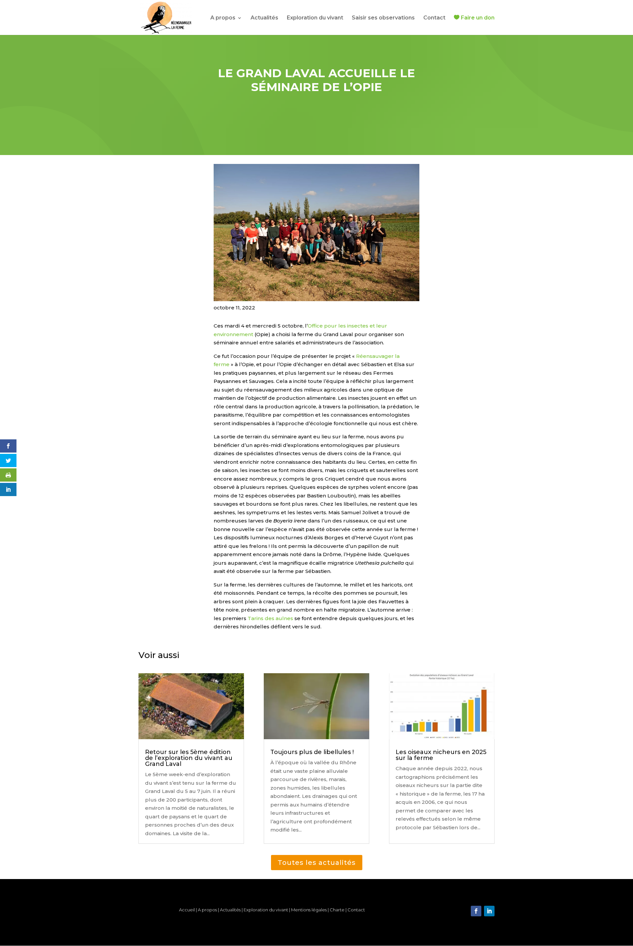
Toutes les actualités (317, 863)
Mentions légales (309, 909)
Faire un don (478, 18)
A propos (222, 18)
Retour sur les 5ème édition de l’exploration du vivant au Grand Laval (188, 758)
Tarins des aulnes (270, 618)
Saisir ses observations (383, 18)
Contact (434, 18)
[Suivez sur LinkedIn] (489, 911)
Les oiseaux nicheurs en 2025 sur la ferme (441, 755)
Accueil (187, 909)
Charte (338, 909)
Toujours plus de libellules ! (312, 752)
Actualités (264, 18)
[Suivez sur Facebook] (476, 911)
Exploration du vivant (315, 18)
